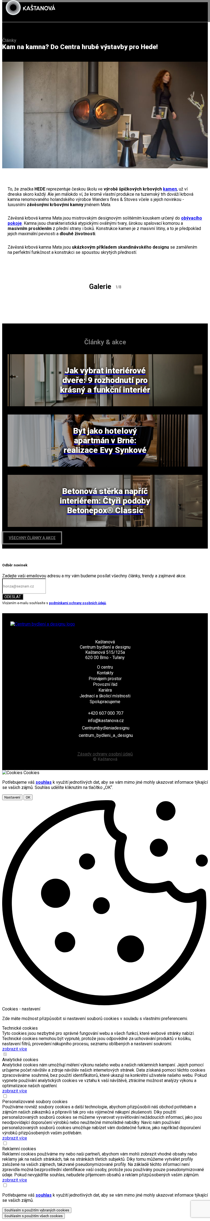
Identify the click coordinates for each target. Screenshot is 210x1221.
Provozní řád (105, 684)
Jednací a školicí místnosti (105, 695)
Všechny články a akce (32, 538)
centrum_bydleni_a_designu (106, 735)
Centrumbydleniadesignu (105, 728)
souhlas (44, 782)
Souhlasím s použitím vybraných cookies (36, 1210)
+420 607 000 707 (105, 713)
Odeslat (12, 597)
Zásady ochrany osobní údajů (105, 754)
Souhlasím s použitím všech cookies (33, 1216)
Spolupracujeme (105, 701)
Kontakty (105, 672)
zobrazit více (14, 1049)
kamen (170, 189)
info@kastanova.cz (106, 720)
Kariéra (105, 690)
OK (28, 797)
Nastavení (12, 797)
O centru (105, 667)
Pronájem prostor (105, 678)
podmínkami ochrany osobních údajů (77, 603)
